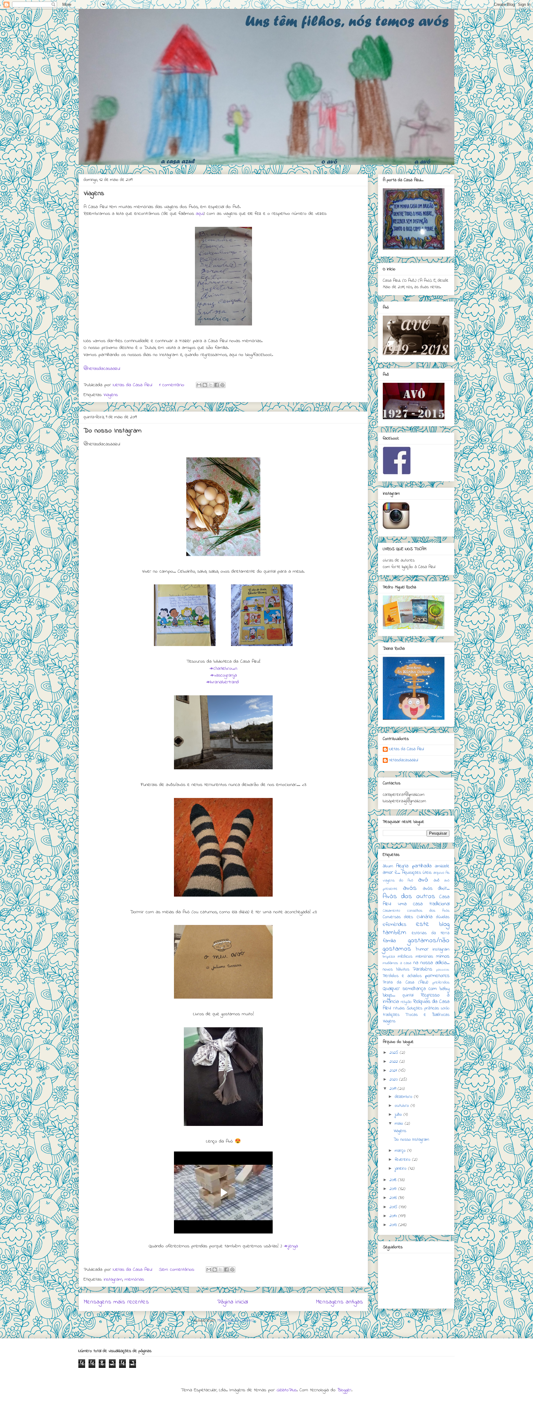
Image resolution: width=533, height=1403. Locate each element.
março (401, 1150)
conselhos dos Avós (428, 911)
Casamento (391, 911)
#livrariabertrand (222, 682)
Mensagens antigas (339, 1302)
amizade (442, 866)
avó (423, 880)
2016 (394, 1198)
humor (422, 949)
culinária (424, 917)
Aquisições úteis (417, 872)
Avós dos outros (409, 896)
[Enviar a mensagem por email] (199, 385)
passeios (442, 969)
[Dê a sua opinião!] (205, 385)
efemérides (394, 924)
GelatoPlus (287, 1390)
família (389, 941)
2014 (394, 1216)
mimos (442, 956)
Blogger (344, 1390)
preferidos (440, 982)
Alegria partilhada (413, 866)
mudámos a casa (397, 963)
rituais (399, 1008)
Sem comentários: (177, 1269)
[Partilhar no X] (211, 385)
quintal (408, 995)
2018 (394, 1180)
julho (399, 1114)
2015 (394, 1207)
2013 (394, 1225)
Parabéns (422, 969)
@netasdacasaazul (102, 368)
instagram (113, 1279)
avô (437, 880)
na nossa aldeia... (431, 963)
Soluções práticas (423, 1008)
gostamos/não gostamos (416, 944)
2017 (394, 1189)
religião (406, 1002)
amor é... (391, 872)
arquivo (438, 873)
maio (400, 1123)
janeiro (401, 1168)
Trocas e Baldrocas (427, 1015)
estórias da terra (430, 933)
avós (410, 888)
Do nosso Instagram (113, 431)
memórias (134, 1279)
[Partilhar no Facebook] (216, 385)
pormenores (437, 976)
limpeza (389, 956)
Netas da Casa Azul (406, 749)
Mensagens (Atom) (235, 1320)
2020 (394, 1079)
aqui (200, 213)
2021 (394, 1070)
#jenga (291, 1246)
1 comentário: (172, 385)
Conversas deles (398, 917)
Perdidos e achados (402, 976)
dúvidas (442, 917)
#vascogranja (223, 675)
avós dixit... (436, 888)
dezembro (404, 1097)
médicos (405, 956)
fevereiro (403, 1159)
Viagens (94, 193)
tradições (391, 1015)
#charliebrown (223, 668)
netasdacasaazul (403, 760)
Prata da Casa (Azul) (405, 982)
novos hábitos (396, 969)
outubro (403, 1105)
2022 (394, 1061)
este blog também (416, 928)
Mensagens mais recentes (116, 1302)
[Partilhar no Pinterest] (222, 385)
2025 (395, 1052)
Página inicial (232, 1302)
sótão (445, 1008)
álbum (388, 866)
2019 (394, 1089)
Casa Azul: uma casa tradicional (416, 900)
